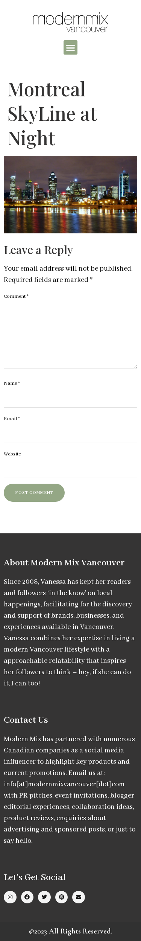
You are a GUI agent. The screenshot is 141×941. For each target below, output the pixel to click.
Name (12, 383)
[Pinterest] (61, 897)
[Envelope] (78, 897)
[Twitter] (44, 897)
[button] (71, 47)
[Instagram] (10, 897)
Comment (16, 296)
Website (12, 454)
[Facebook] (27, 897)
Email (12, 419)
